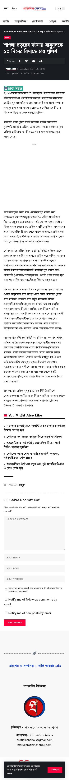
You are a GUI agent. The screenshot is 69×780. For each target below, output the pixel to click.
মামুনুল (22, 485)
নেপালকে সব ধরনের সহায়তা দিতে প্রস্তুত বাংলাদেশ (34, 437)
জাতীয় (7, 38)
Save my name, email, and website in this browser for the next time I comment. (35, 590)
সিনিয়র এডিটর (11, 69)
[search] (51, 8)
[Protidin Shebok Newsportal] (34, 8)
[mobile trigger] (7, 8)
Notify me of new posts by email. (30, 613)
